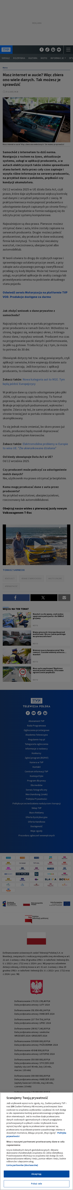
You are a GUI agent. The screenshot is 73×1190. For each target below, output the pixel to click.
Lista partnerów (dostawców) (22, 1165)
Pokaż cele (36, 1183)
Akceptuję (36, 1174)
